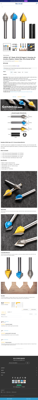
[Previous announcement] (2, 1)
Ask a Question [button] (26, 309)
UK (22, 72)
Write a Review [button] (33, 309)
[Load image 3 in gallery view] (23, 47)
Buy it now (28, 398)
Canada (15, 72)
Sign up (26, 68)
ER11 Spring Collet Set (23, 91)
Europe (19, 72)
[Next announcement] (36, 1)
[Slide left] (2, 47)
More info (14, 96)
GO (27, 362)
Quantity (5, 74)
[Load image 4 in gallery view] (31, 47)
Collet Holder (30, 91)
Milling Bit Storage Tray (14, 91)
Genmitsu (7, 55)
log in (30, 68)
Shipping (4, 69)
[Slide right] (36, 47)
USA (11, 72)
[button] (1, 4)
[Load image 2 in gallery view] (15, 47)
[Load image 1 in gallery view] (7, 47)
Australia (26, 72)
